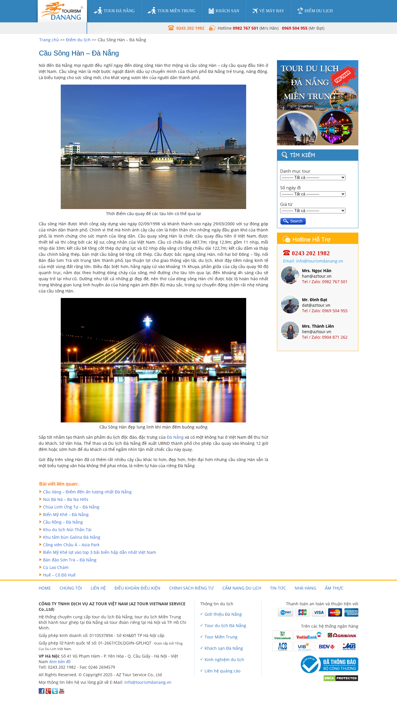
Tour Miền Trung (221, 637)
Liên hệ (98, 588)
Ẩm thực (334, 588)
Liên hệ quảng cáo (222, 671)
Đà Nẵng (175, 437)
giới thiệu (111, 33)
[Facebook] (41, 692)
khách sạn (227, 11)
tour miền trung (176, 11)
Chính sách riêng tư (191, 588)
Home (45, 588)
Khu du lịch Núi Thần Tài (67, 529)
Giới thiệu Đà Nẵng (223, 614)
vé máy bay (271, 11)
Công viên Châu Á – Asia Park (71, 544)
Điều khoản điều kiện (137, 588)
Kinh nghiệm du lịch (224, 659)
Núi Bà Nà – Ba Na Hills (65, 499)
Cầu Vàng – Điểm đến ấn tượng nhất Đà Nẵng (87, 492)
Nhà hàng (305, 588)
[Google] (48, 692)
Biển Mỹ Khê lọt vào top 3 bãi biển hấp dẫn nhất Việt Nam (99, 552)
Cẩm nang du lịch (241, 588)
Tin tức (278, 588)
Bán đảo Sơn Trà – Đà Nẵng (69, 560)
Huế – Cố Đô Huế (59, 575)
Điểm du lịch (78, 39)
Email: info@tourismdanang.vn (313, 261)
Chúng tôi (71, 588)
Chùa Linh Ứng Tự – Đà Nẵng (71, 507)
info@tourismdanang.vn (147, 682)
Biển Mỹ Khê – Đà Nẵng (66, 514)
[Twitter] (55, 692)
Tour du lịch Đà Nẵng (225, 625)
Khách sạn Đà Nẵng (224, 648)
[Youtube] (62, 692)
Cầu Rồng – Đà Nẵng (63, 522)
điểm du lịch (319, 11)
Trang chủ (49, 39)
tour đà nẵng (119, 11)
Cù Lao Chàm (56, 567)
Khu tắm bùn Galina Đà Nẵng (71, 537)
